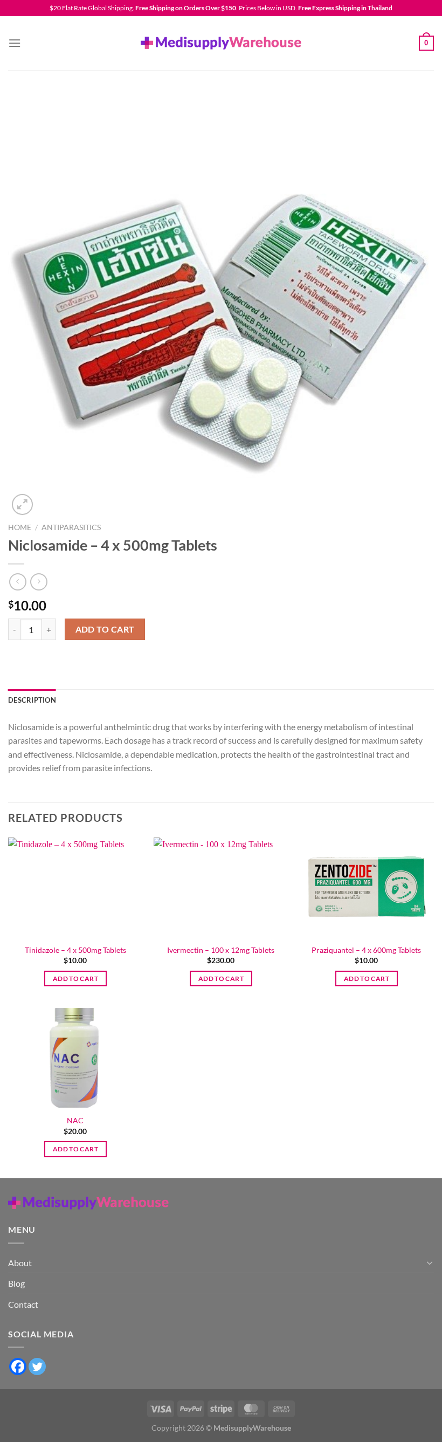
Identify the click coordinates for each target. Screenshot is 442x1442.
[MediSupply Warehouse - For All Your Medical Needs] (221, 43)
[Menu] (14, 43)
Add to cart (105, 629)
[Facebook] (17, 1366)
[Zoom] (22, 504)
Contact (23, 1304)
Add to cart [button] (75, 978)
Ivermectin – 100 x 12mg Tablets (220, 950)
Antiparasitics (71, 527)
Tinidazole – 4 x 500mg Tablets (75, 950)
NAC (75, 1120)
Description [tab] (32, 700)
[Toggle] (429, 1262)
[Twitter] (37, 1366)
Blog (16, 1283)
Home (19, 527)
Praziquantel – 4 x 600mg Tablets (366, 950)
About (20, 1263)
